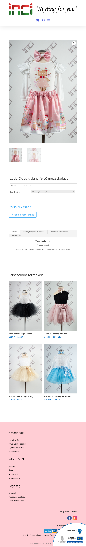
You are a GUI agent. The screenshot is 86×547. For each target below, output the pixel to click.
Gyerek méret (15, 192)
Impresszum (14, 478)
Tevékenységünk (16, 501)
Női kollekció (14, 451)
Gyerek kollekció (16, 447)
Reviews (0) (16, 235)
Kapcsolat (13, 493)
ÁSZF (11, 470)
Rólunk (12, 466)
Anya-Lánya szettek (18, 444)
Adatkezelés (14, 474)
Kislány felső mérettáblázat (34, 232)
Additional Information (59, 232)
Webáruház (14, 440)
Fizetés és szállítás (17, 497)
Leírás (14, 232)
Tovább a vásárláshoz (22, 214)
